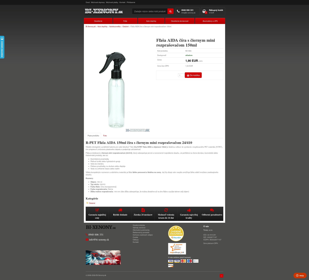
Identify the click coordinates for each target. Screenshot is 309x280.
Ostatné (126, 26)
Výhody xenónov (139, 227)
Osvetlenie (98, 21)
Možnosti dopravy (98, 2)
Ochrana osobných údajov (143, 235)
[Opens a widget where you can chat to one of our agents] (300, 276)
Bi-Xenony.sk (91, 26)
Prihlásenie (131, 2)
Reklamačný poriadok (141, 232)
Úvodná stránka (139, 225)
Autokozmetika (115, 26)
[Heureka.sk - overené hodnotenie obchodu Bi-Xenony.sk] (176, 233)
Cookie (135, 237)
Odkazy (136, 239)
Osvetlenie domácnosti (179, 21)
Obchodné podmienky (141, 230)
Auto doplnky (151, 21)
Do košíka (194, 75)
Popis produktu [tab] (93, 135)
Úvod (88, 2)
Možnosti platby (112, 2)
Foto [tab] (105, 135)
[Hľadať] (170, 11)
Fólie (125, 21)
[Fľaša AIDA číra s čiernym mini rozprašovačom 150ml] (119, 83)
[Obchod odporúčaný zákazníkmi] (177, 248)
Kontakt (122, 2)
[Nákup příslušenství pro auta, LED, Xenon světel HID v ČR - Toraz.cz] (103, 257)
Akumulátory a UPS (210, 21)
